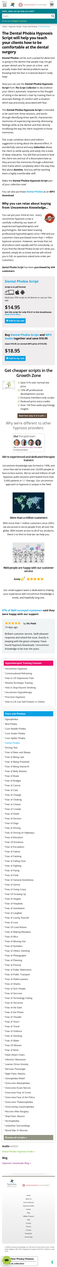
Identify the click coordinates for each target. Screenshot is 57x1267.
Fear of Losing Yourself (17, 917)
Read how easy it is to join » (32, 415)
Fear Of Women (13, 1045)
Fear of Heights (13, 899)
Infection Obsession (15, 1059)
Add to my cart (16, 321)
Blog (28, 1213)
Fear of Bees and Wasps (18, 752)
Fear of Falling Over (15, 861)
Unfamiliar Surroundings (17, 1125)
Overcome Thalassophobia (19, 1102)
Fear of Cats (11, 790)
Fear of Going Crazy (15, 889)
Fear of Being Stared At (17, 766)
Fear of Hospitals (14, 903)
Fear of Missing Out (15, 941)
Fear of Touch (12, 1021)
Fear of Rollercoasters (16, 979)
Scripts (28, 1209)
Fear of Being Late (14, 757)
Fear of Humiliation (15, 908)
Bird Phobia (11, 724)
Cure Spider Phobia (15, 738)
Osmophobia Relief (15, 1078)
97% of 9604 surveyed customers (22, 610)
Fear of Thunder (13, 1017)
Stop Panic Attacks (15, 1116)
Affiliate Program (28, 1216)
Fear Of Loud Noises (16, 927)
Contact (28, 1223)
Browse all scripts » (16, 1137)
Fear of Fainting (13, 856)
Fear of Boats (12, 776)
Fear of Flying (12, 870)
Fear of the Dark (13, 1007)
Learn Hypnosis (28, 1202)
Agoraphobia (11, 719)
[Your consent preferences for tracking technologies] (52, 1262)
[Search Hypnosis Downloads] (52, 15)
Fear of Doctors (13, 818)
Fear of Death (12, 814)
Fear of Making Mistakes (18, 932)
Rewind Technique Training (19, 683)
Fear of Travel (12, 1026)
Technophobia (12, 1121)
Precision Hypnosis (15, 697)
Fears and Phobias (15, 713)
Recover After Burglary (17, 1111)
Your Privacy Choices (22, 1258)
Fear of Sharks (12, 984)
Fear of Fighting (13, 865)
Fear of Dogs (12, 823)
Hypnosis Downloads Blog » (16, 1163)
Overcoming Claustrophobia (19, 1106)
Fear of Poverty (13, 965)
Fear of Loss (11, 922)
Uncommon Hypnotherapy (18, 692)
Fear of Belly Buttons (16, 771)
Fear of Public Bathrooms (18, 969)
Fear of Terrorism (14, 1003)
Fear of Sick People (15, 988)
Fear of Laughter (13, 913)
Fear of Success (13, 993)
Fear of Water (12, 1040)
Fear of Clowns (13, 804)
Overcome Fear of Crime (18, 1092)
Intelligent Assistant (19, 21)
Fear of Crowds (13, 809)
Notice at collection (13, 1263)
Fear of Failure (12, 851)
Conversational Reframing (18, 673)
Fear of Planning (13, 960)
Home (29, 1195)
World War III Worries (16, 1130)
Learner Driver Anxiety (16, 1064)
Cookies (28, 1230)
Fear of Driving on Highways (19, 832)
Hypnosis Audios (28, 1206)
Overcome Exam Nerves (18, 1088)
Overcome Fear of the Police (20, 1097)
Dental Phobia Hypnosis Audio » (18, 1151)
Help (28, 1220)
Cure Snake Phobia (15, 733)
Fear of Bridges (13, 780)
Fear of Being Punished (17, 762)
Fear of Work (12, 1050)
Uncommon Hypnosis (16, 668)
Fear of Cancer (13, 785)
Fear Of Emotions (14, 842)
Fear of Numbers (14, 946)
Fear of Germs (12, 884)
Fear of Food (11, 875)
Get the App (29, 1237)
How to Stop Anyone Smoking (20, 687)
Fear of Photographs (15, 955)
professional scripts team (27, 447)
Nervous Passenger (15, 1069)
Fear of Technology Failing (18, 998)
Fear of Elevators (14, 837)
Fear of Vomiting (13, 1036)
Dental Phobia (34, 191)
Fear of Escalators (14, 847)
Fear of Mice (11, 936)
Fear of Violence (13, 1031)
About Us (28, 1199)
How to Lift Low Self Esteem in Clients (25, 701)
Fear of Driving (12, 828)
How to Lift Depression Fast (19, 678)
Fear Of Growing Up (15, 894)
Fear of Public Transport (17, 974)
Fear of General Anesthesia (19, 880)
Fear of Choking (13, 799)
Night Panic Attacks (15, 1073)
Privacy (28, 1226)
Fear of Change (13, 795)
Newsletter (28, 1233)
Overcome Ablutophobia (17, 1083)
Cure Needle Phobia (15, 728)
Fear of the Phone (14, 1012)
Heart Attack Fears (15, 1055)
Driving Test (11, 747)
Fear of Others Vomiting (17, 951)
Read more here (12, 314)
